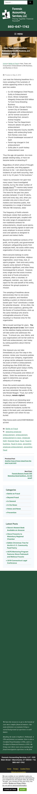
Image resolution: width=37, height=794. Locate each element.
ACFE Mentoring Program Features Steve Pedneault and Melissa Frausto (17, 554)
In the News (12, 505)
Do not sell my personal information (14, 785)
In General (11, 501)
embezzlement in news (12, 438)
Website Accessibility (18, 772)
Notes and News (14, 509)
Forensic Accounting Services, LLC (19, 12)
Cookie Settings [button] (10, 789)
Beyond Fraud (13, 497)
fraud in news (16, 444)
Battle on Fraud (13, 63)
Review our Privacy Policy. (17, 783)
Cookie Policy (25, 769)
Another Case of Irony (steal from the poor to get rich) (18, 462)
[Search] (30, 2)
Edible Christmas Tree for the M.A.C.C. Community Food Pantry (17, 545)
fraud (22, 441)
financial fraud (13, 441)
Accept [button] (22, 789)
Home (5, 63)
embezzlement (21, 435)
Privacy (15, 769)
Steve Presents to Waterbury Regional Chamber (15, 536)
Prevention (11, 513)
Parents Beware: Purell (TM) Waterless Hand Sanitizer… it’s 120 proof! (20, 476)
